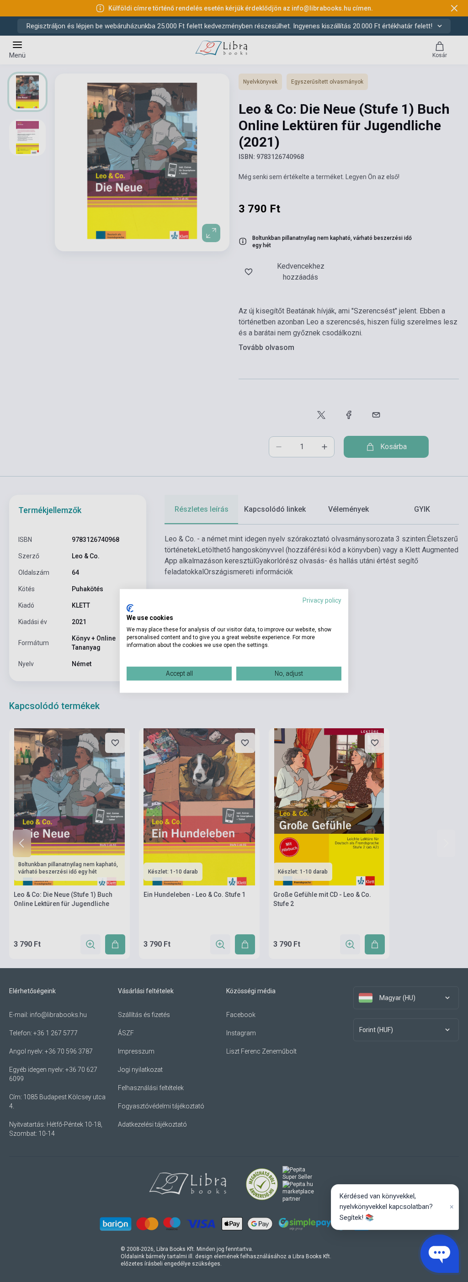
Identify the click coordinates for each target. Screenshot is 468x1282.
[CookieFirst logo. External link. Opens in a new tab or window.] (130, 608)
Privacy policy (322, 600)
